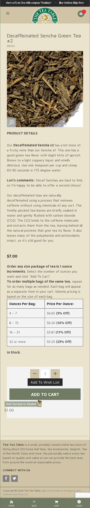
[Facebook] (6, 478)
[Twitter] (14, 478)
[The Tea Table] (45, 15)
